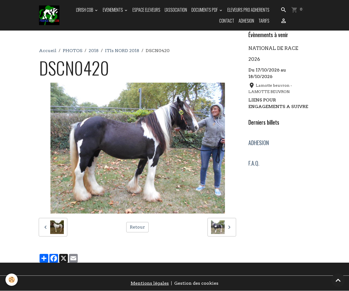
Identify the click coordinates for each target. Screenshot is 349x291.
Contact (226, 20)
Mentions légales (150, 283)
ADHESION (246, 20)
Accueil (47, 50)
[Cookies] (11, 280)
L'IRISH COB (85, 10)
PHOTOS (72, 50)
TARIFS (263, 20)
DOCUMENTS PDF (205, 10)
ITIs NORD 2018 (122, 50)
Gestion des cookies (196, 283)
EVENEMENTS (113, 10)
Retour (137, 227)
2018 (94, 50)
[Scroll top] (338, 280)
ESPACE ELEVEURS (146, 10)
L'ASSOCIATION (176, 10)
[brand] (49, 15)
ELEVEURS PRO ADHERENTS (248, 10)
